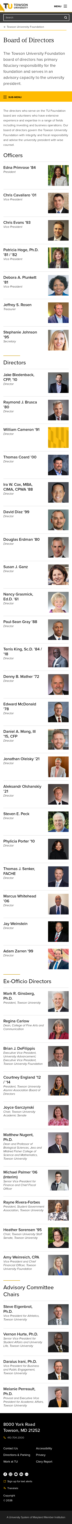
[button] (5, 98)
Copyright (9, 1495)
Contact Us (10, 1448)
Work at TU (10, 1461)
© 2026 (7, 1500)
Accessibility (44, 1448)
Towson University (22, 7)
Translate (12, 1488)
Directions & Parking (16, 1455)
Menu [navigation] (58, 6)
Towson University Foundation (25, 27)
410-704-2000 (15, 1437)
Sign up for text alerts (19, 1481)
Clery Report (44, 1461)
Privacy (41, 1455)
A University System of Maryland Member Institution (36, 1517)
